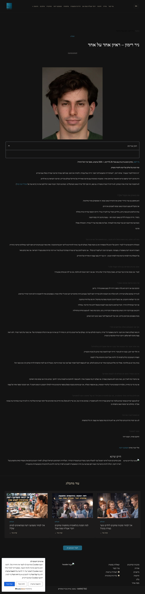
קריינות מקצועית (76, 6)
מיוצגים (36, 6)
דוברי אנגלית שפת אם (88, 6)
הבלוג (72, 36)
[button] (9, 146)
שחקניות (49, 6)
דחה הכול (21, 584)
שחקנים (42, 6)
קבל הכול (9, 584)
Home (137, 31)
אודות (105, 6)
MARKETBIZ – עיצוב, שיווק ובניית (75, 589)
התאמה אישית (35, 584)
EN (136, 6)
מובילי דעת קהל (22, 184)
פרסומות (66, 6)
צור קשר (111, 6)
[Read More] (117, 513)
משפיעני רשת (58, 6)
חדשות (99, 6)
